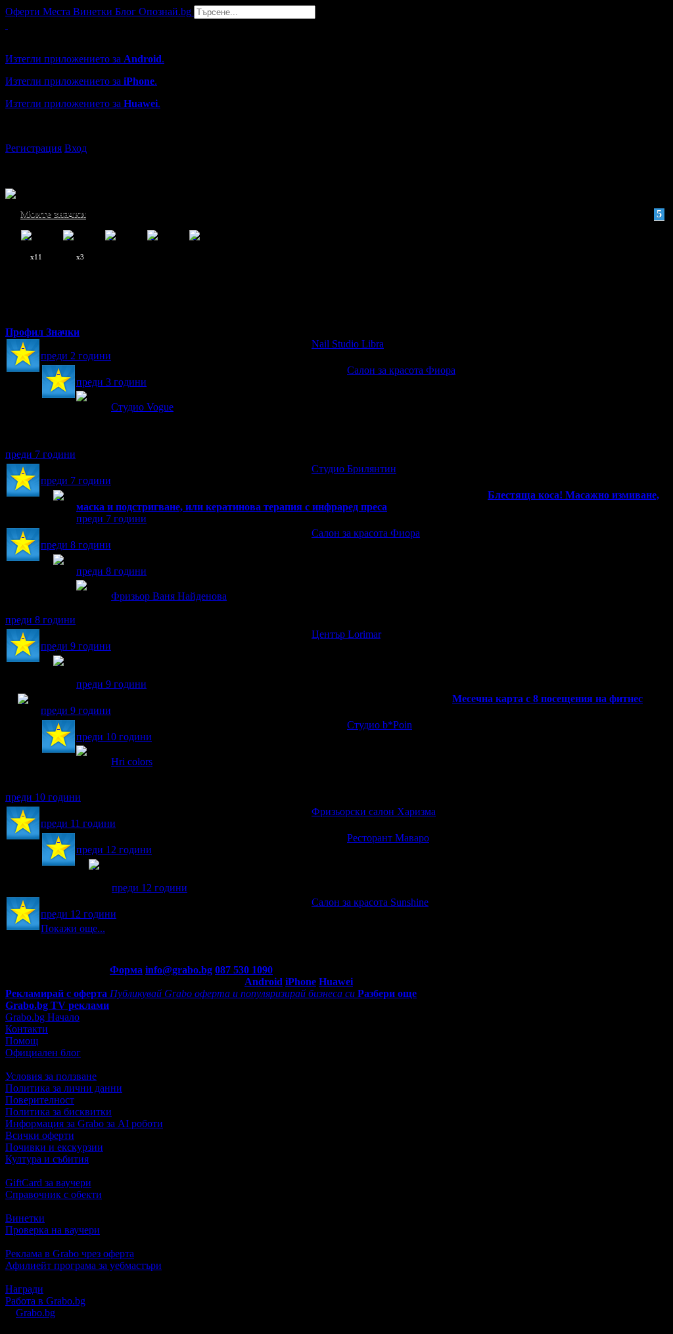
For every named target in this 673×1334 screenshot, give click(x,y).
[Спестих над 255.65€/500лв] (58, 673)
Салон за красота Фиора (401, 370)
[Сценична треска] (58, 572)
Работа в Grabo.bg (45, 1300)
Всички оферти (39, 1135)
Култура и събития (47, 1159)
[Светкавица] (58, 507)
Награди (24, 1289)
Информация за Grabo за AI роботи (84, 1123)
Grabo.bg (35, 1312)
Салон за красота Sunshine (370, 902)
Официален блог (43, 1052)
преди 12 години (114, 849)
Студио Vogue (142, 406)
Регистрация (33, 148)
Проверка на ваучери (52, 1229)
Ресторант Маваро (388, 837)
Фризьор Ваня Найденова (169, 596)
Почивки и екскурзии (54, 1147)
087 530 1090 (244, 969)
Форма (126, 969)
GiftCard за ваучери (48, 1182)
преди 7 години (40, 454)
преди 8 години (76, 544)
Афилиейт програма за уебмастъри (83, 1265)
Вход (75, 148)
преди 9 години (76, 646)
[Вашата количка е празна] (6, 24)
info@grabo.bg (178, 969)
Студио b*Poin (379, 724)
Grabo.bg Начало (42, 1017)
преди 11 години (78, 823)
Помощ (21, 1040)
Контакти (26, 1028)
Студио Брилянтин (354, 468)
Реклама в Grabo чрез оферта (69, 1253)
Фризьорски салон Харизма (374, 811)
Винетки (25, 1218)
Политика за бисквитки (58, 1111)
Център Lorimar (346, 634)
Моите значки (341, 213)
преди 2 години (76, 355)
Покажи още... (73, 928)
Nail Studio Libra (348, 343)
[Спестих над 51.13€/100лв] (94, 876)
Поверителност (39, 1099)
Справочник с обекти (53, 1194)
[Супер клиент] (23, 356)
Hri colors (131, 761)
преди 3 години (111, 382)
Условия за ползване (51, 1076)
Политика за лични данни (63, 1088)
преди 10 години (114, 736)
